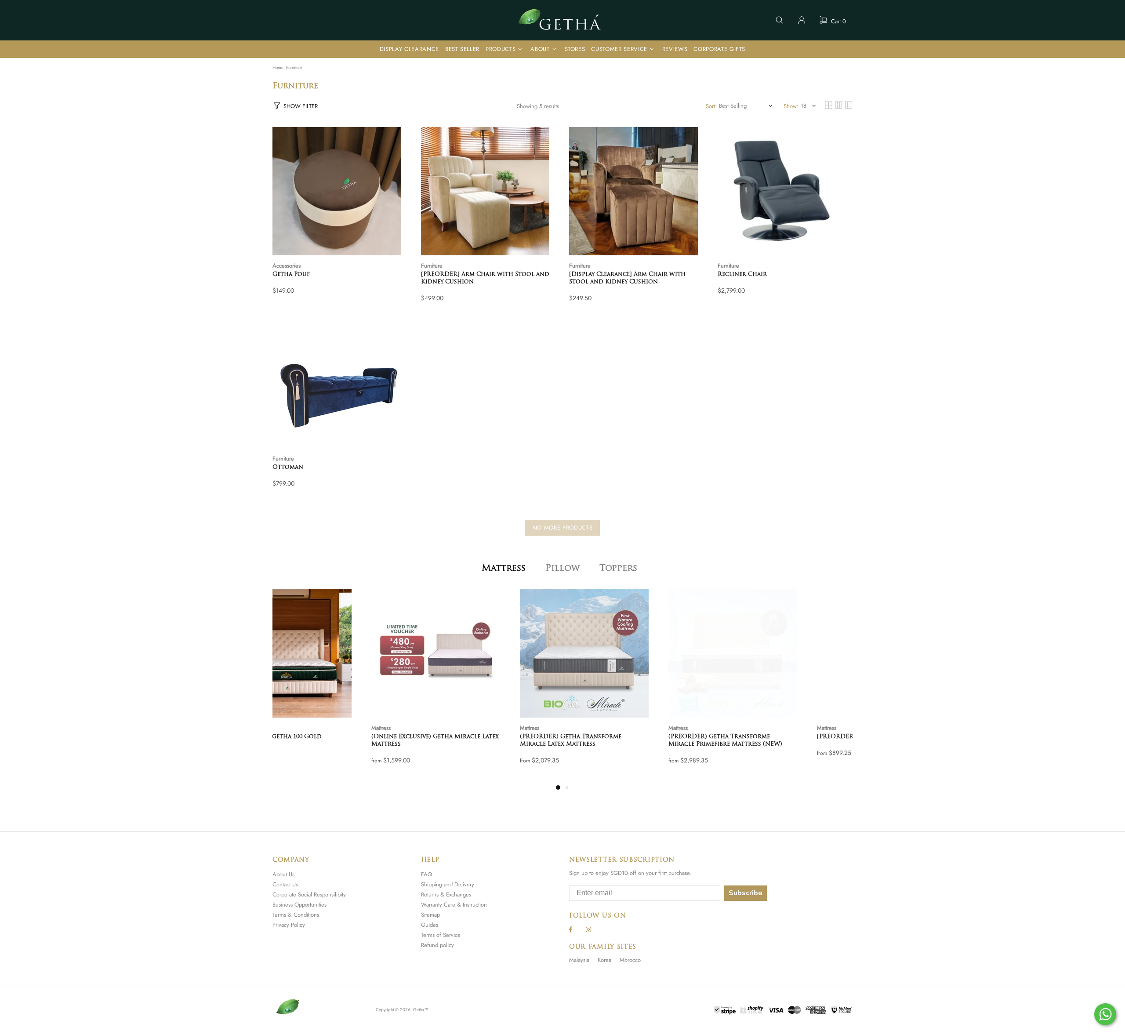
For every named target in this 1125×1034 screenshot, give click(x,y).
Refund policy (437, 945)
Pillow (562, 568)
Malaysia (579, 960)
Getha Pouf (291, 274)
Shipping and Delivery (447, 884)
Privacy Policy (288, 925)
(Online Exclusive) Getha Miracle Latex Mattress (336, 740)
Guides (429, 925)
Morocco (630, 960)
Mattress (504, 568)
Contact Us (285, 884)
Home (277, 68)
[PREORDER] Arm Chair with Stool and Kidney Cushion (485, 278)
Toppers (618, 568)
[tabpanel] (340, 685)
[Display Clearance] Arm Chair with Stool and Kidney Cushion (627, 278)
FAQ (426, 874)
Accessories (286, 265)
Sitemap (430, 914)
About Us (283, 874)
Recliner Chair (742, 274)
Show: (791, 106)
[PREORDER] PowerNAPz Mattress (772, 737)
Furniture (432, 265)
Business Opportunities (299, 904)
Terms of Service (441, 935)
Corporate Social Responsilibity (309, 894)
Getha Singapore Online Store (562, 20)
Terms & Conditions (295, 914)
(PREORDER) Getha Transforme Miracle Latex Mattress (472, 740)
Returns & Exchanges (446, 894)
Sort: (711, 106)
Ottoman (287, 467)
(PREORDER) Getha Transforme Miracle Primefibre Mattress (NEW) (626, 740)
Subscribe (745, 893)
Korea (604, 960)
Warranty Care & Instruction (454, 904)
